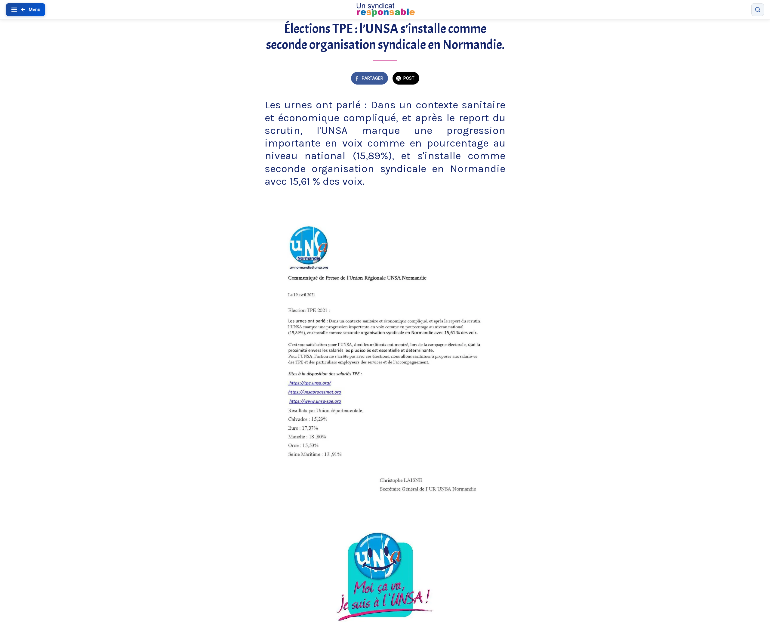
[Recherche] (757, 9)
